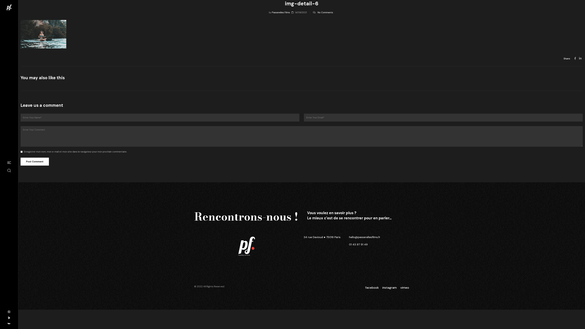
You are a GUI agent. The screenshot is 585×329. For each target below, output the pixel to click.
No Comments (325, 12)
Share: (567, 58)
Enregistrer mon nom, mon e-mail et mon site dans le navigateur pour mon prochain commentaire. (75, 151)
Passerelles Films (281, 12)
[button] (9, 163)
